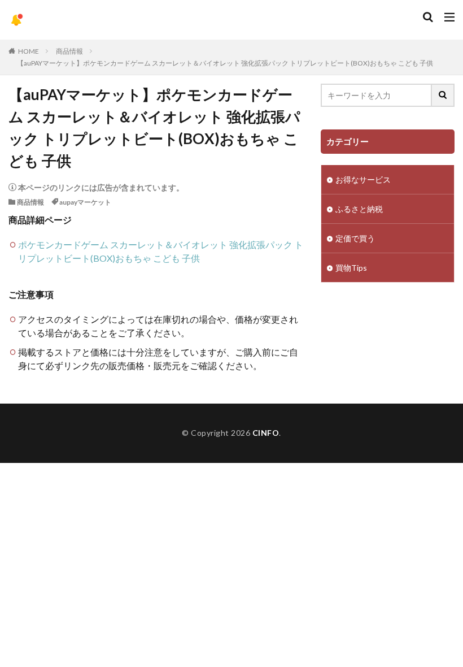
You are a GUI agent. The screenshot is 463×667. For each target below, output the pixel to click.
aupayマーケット (85, 202)
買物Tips (351, 267)
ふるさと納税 (359, 209)
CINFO (265, 433)
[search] (443, 95)
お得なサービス (363, 179)
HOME (28, 51)
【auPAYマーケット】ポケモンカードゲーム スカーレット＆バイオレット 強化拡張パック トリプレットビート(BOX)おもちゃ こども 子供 (225, 63)
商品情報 (69, 51)
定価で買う (355, 238)
